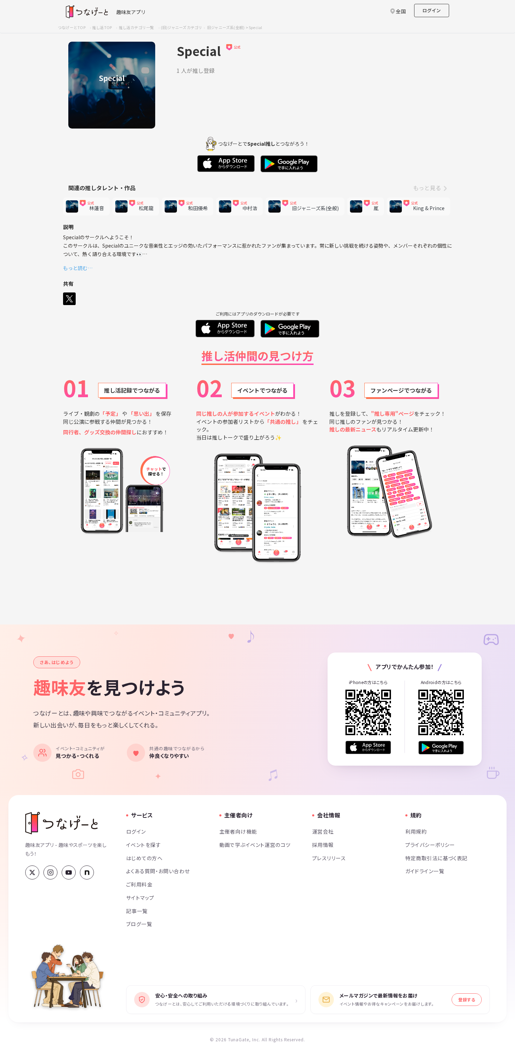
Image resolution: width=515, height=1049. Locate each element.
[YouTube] (69, 872)
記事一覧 (137, 911)
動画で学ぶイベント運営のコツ (255, 844)
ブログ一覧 (139, 923)
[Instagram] (50, 872)
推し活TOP (102, 27)
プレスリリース (329, 858)
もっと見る (427, 188)
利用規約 (416, 831)
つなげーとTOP (71, 27)
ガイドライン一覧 (424, 871)
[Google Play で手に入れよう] (441, 747)
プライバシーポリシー (430, 844)
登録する (466, 999)
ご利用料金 (139, 884)
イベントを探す (143, 844)
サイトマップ (140, 897)
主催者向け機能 (238, 831)
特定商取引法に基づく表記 (436, 858)
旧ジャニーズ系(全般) (226, 27)
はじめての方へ (144, 858)
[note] (87, 872)
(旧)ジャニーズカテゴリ (181, 27)
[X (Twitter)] (32, 872)
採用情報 (323, 844)
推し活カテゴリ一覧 (136, 27)
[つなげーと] (61, 823)
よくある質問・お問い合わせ (158, 871)
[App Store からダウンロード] (368, 747)
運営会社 (323, 831)
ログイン (432, 10)
